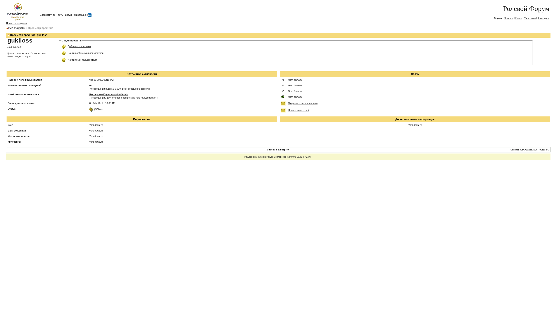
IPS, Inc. (307, 156)
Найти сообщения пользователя (86, 53)
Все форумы (16, 28)
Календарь (543, 18)
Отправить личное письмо (302, 103)
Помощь (508, 18)
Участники (530, 18)
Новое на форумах (16, 23)
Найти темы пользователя (82, 59)
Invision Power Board (269, 156)
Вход (68, 15)
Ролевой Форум (526, 8)
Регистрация (79, 15)
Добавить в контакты (79, 46)
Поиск (518, 18)
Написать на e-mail (298, 110)
